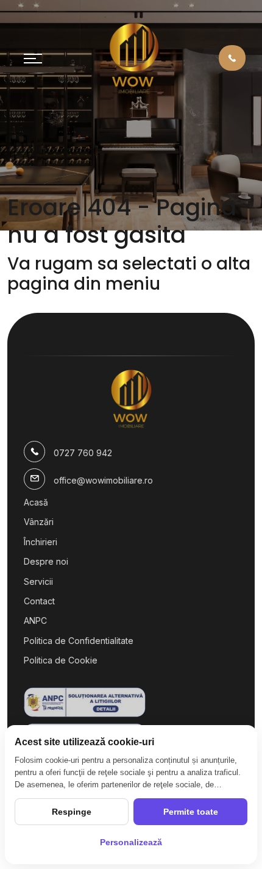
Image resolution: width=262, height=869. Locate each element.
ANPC (35, 620)
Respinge (71, 812)
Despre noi (46, 561)
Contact (39, 601)
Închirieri (40, 542)
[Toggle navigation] (32, 57)
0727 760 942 (83, 453)
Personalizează (131, 842)
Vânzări (39, 522)
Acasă (36, 502)
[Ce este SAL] (131, 702)
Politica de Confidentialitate (78, 640)
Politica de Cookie (60, 660)
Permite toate (190, 812)
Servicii (38, 581)
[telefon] (232, 57)
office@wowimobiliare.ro (103, 480)
